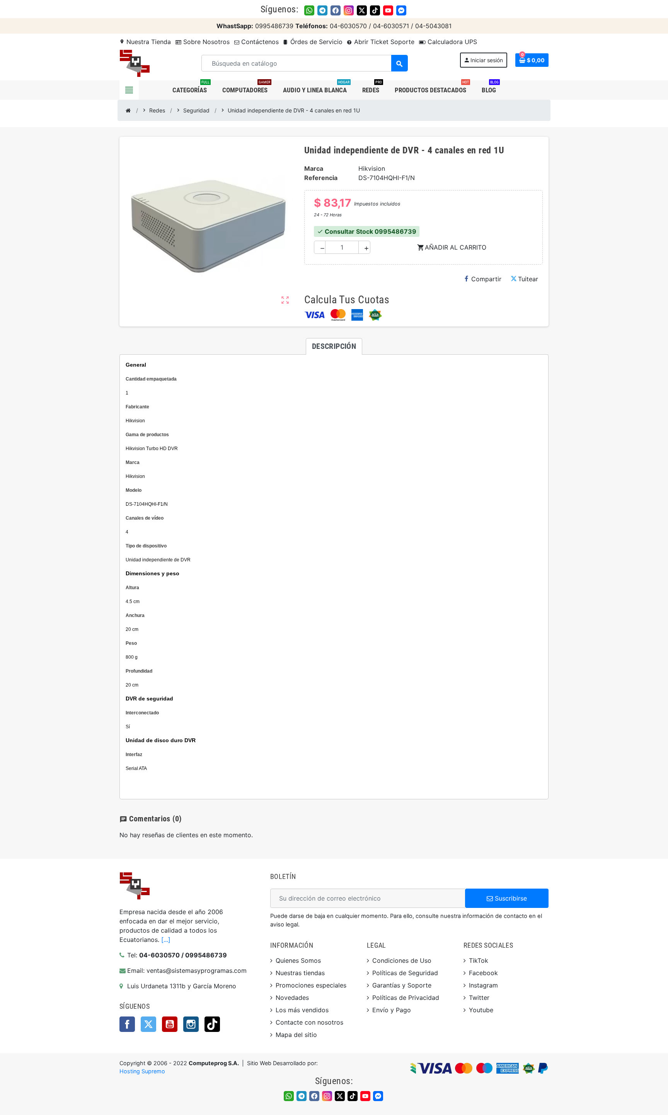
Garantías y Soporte (401, 985)
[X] (362, 10)
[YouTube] (388, 10)
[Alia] (375, 315)
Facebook (127, 1024)
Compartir (486, 279)
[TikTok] (375, 10)
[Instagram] (349, 10)
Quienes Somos (298, 960)
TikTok (212, 1024)
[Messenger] (401, 10)
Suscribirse (510, 898)
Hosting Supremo (142, 1071)
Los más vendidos (302, 1010)
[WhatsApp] (309, 10)
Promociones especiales (311, 985)
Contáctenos (259, 42)
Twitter (148, 1024)
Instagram (191, 1024)
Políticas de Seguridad (405, 973)
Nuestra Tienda (145, 42)
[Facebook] (336, 10)
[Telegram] (322, 10)
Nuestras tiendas (300, 973)
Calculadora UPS (451, 42)
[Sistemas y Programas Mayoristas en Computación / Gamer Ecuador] (134, 62)
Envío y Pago (391, 1010)
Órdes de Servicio (315, 42)
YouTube (169, 1024)
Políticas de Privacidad (405, 997)
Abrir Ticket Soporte (383, 42)
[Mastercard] (338, 315)
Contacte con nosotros (309, 1022)
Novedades (292, 997)
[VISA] (314, 315)
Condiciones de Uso (401, 960)
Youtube (481, 1010)
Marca (313, 168)
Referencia (320, 178)
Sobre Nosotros (205, 42)
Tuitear (528, 279)
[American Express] (357, 315)
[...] (165, 939)
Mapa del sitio (296, 1035)
